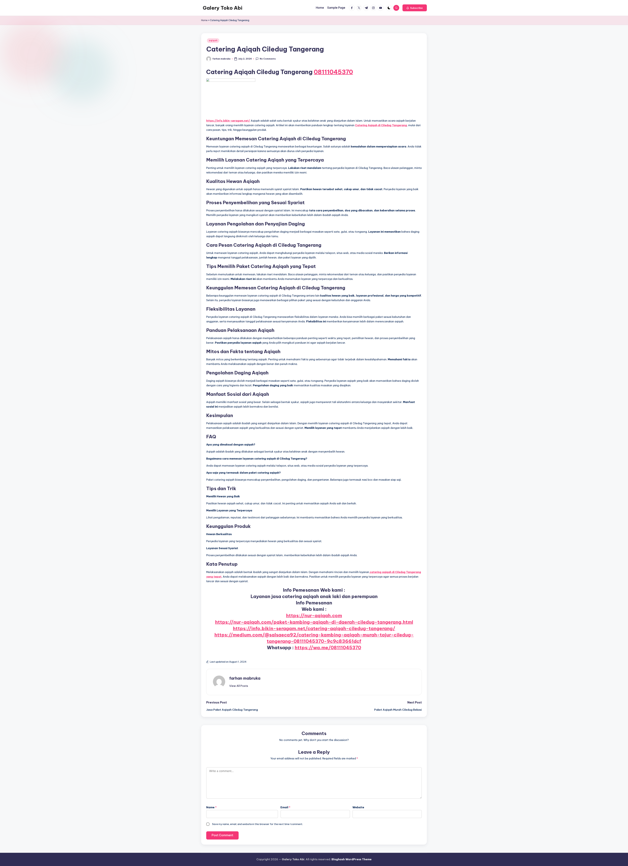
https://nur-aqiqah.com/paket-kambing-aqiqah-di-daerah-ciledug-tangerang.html (314, 622)
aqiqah (213, 40)
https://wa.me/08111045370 (328, 647)
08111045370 (333, 72)
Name (211, 807)
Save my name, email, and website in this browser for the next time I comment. (257, 824)
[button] (414, 7)
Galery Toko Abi (222, 8)
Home (204, 20)
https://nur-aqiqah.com (314, 615)
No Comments (268, 58)
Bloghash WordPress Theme (351, 859)
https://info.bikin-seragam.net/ (228, 120)
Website (358, 807)
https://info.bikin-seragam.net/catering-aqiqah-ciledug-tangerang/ (314, 628)
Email (285, 807)
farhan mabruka (244, 678)
